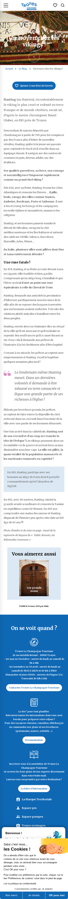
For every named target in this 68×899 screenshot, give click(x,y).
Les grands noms (34, 589)
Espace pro (29, 808)
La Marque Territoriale (37, 799)
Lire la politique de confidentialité (20, 883)
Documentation (34, 740)
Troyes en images (34, 825)
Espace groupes (32, 816)
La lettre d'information (34, 788)
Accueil (9, 68)
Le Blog (23, 68)
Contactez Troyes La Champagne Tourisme (34, 687)
